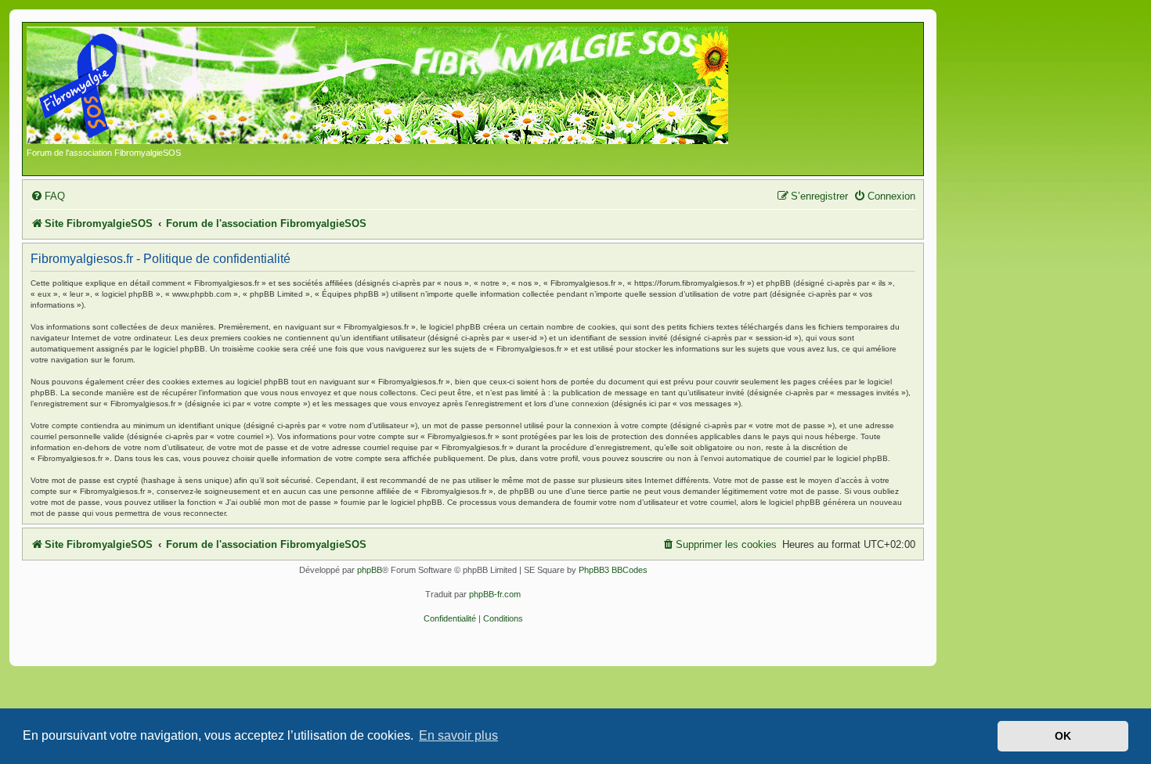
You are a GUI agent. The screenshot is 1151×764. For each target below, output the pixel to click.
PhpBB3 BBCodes (613, 570)
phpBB (369, 570)
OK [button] (1063, 736)
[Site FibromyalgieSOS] (402, 87)
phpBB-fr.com (495, 594)
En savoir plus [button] (458, 735)
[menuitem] (48, 196)
